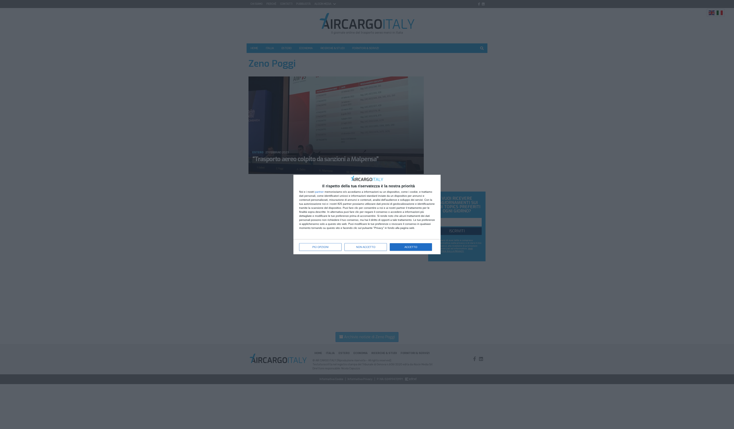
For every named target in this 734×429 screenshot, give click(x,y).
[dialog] (367, 214)
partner (319, 191)
